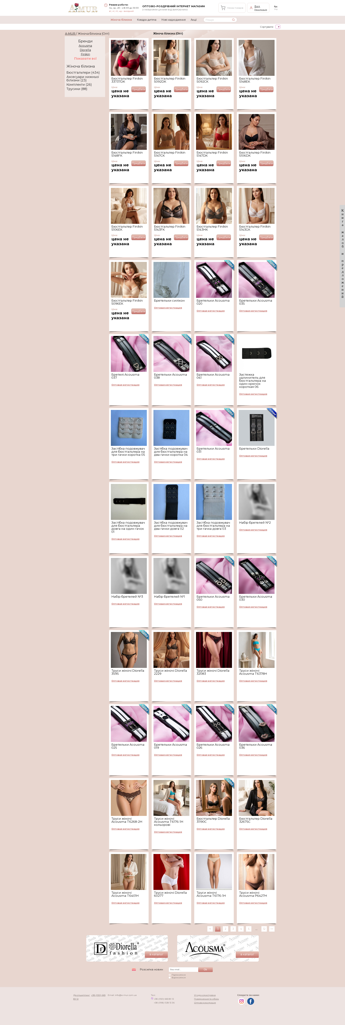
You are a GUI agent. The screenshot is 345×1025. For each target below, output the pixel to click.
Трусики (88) (76, 89)
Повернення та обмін (206, 999)
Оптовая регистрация (168, 308)
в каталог (156, 954)
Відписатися (179, 977)
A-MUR (70, 33)
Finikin (85, 54)
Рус (275, 6)
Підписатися (179, 974)
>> (271, 929)
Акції (194, 19)
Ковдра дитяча (146, 19)
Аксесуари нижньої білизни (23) (82, 78)
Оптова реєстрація (205, 1002)
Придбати (138, 89)
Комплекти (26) (79, 84)
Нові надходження (173, 19)
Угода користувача (205, 995)
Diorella (85, 50)
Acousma (85, 45)
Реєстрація (260, 9)
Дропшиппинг (81, 995)
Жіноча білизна (121, 19)
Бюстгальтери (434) (83, 72)
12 (264, 929)
